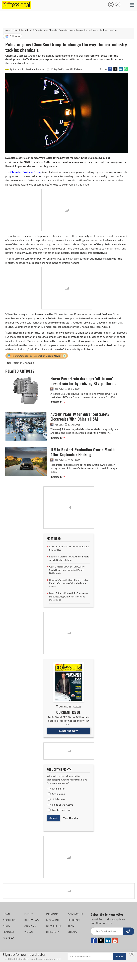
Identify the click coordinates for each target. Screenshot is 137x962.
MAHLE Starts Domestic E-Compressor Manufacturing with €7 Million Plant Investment (69, 596)
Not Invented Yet (62, 809)
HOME (6, 914)
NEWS (6, 926)
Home (7, 30)
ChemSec (28, 362)
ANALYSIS (30, 926)
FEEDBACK (74, 920)
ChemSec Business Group (25, 171)
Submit (53, 818)
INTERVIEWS (31, 920)
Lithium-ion (58, 788)
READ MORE (57, 402)
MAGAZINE (52, 920)
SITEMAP (73, 931)
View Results (70, 818)
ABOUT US (9, 920)
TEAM (71, 926)
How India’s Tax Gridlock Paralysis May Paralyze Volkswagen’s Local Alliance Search (68, 583)
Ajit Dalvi (59, 389)
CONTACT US (75, 914)
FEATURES (8, 931)
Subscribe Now (68, 730)
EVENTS (28, 914)
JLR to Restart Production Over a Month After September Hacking (82, 452)
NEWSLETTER (53, 926)
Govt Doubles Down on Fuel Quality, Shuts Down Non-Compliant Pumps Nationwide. (67, 570)
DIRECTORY (52, 931)
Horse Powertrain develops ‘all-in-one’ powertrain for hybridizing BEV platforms (83, 381)
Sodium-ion (58, 793)
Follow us (15, 36)
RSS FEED (8, 937)
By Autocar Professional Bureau (27, 69)
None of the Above (62, 804)
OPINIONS (52, 914)
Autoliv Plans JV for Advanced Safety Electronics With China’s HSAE (79, 417)
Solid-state (58, 799)
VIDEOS (28, 931)
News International (22, 30)
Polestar (17, 362)
